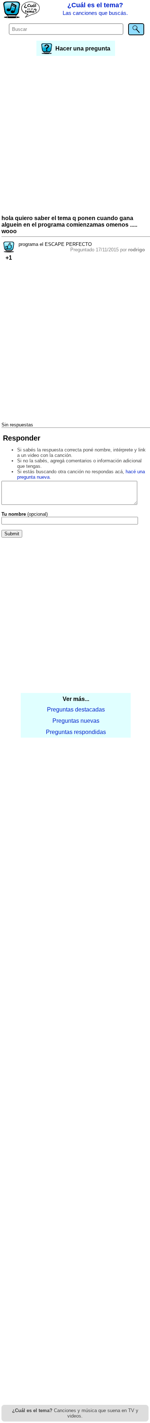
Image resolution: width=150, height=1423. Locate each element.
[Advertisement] (75, 136)
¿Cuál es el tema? (95, 8)
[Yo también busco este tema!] (8, 250)
